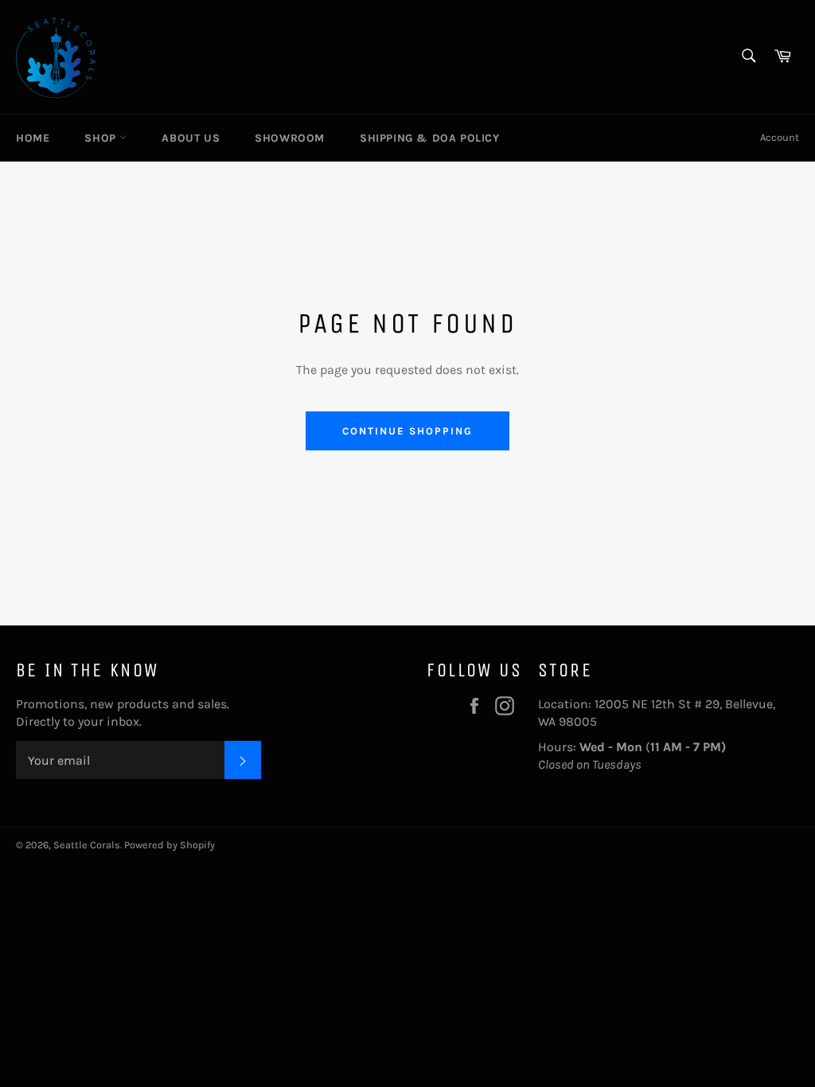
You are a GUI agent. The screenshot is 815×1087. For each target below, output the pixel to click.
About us (191, 138)
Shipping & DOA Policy (430, 138)
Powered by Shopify (169, 845)
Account (779, 137)
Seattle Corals (86, 845)
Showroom (290, 138)
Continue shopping (407, 431)
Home (32, 138)
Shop (101, 138)
